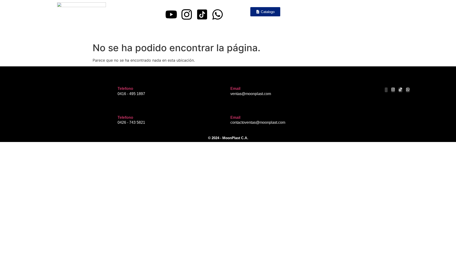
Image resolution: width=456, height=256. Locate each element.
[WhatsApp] (408, 89)
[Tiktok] (400, 89)
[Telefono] (121, 79)
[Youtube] (171, 14)
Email (235, 89)
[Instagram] (187, 14)
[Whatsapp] (217, 14)
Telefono (125, 89)
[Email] (234, 79)
